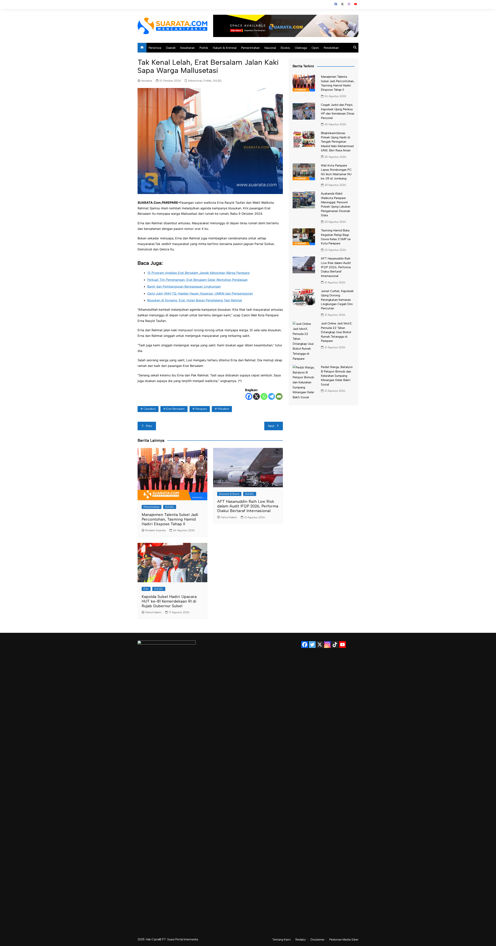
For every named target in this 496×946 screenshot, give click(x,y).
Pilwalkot (223, 408)
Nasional (270, 48)
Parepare (201, 408)
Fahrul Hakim (229, 517)
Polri (146, 588)
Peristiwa (154, 48)
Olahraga (301, 48)
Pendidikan (331, 48)
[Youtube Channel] (342, 644)
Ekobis (285, 48)
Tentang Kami (281, 939)
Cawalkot (150, 408)
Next (271, 426)
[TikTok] (335, 644)
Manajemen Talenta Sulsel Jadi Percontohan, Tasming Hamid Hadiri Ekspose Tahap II (170, 519)
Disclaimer (318, 939)
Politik (203, 48)
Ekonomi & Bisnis (229, 493)
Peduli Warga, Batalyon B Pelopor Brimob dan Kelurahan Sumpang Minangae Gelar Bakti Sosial (337, 375)
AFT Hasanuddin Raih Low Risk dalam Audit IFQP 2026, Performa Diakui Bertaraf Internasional (247, 506)
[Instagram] (327, 644)
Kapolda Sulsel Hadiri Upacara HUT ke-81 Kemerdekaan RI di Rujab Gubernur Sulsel (169, 601)
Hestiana (146, 80)
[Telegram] (271, 396)
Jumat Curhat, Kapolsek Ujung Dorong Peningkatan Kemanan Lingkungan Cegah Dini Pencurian (337, 299)
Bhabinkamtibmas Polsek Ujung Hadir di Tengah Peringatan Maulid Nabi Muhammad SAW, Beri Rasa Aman (337, 141)
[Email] (279, 396)
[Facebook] (248, 396)
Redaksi (300, 939)
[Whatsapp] (264, 396)
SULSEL (217, 80)
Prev (149, 426)
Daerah (171, 48)
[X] (256, 396)
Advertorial (195, 80)
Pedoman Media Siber (343, 939)
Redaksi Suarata (155, 530)
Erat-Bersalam (175, 408)
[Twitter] (312, 644)
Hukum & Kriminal (224, 48)
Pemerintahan (250, 48)
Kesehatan (187, 48)
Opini (315, 48)
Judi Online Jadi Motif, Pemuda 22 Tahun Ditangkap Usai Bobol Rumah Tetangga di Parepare (336, 332)
